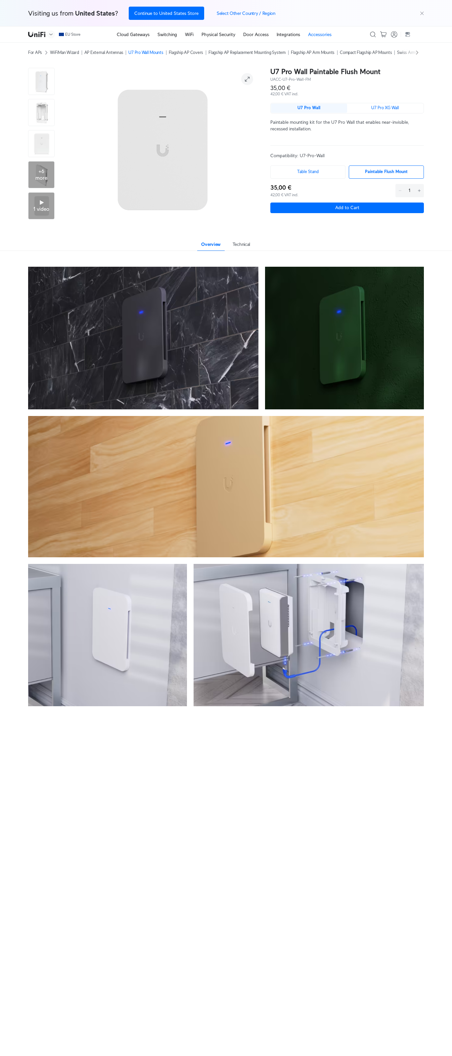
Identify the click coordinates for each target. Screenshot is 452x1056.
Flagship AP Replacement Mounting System (247, 52)
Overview (211, 244)
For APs (35, 52)
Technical (241, 244)
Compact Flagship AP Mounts (366, 52)
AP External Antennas (103, 52)
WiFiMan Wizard (64, 52)
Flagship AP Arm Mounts (313, 52)
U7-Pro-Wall (312, 155)
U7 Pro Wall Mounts (145, 52)
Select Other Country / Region (246, 13)
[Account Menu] (394, 34)
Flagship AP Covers (186, 52)
